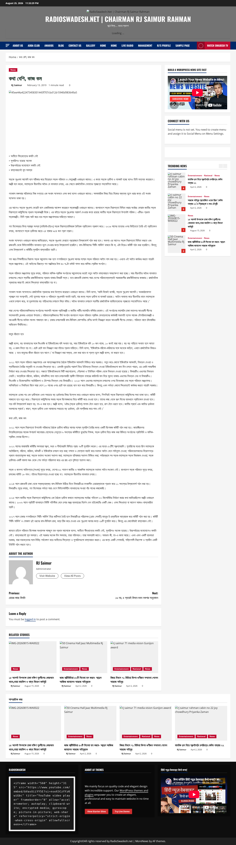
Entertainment (71, 668)
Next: (136, 595)
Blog (61, 45)
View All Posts (72, 576)
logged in (30, 619)
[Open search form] (193, 45)
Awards (48, 45)
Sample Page (182, 45)
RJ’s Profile (164, 45)
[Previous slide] (221, 166)
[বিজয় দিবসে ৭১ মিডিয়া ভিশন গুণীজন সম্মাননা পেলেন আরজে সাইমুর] (134, 657)
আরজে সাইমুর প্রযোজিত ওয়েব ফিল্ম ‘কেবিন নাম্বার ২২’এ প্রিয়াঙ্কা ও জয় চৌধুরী (176, 202)
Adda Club (34, 45)
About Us (18, 45)
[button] (7, 45)
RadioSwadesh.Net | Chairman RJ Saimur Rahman (118, 19)
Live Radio (127, 45)
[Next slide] (225, 166)
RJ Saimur (16, 85)
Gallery (90, 45)
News (13, 70)
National (137, 668)
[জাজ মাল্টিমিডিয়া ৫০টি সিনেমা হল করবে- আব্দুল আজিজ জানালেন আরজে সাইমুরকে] (83, 657)
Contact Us (75, 45)
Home (103, 45)
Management (145, 45)
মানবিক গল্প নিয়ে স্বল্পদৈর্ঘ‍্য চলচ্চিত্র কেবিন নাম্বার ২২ (176, 181)
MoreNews (141, 841)
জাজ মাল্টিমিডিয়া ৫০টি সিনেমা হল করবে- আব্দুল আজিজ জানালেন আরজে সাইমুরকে (80, 679)
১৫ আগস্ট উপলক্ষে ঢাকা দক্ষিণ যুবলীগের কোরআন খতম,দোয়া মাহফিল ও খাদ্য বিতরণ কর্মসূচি (31, 679)
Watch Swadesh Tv (217, 45)
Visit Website (47, 576)
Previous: (17, 595)
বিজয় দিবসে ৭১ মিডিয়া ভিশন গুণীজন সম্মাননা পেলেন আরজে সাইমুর (134, 679)
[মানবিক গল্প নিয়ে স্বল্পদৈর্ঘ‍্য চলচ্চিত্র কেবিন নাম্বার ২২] (201, 723)
